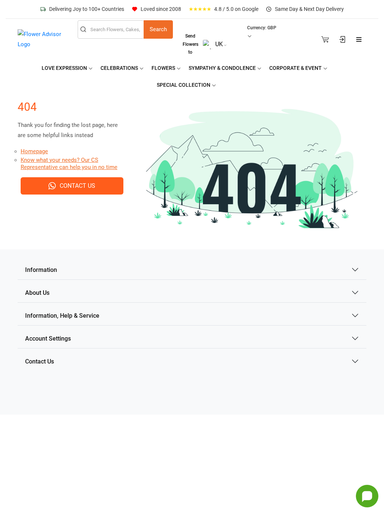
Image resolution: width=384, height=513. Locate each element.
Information (41, 269)
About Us (37, 292)
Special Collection (184, 85)
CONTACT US (77, 185)
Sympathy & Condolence (223, 68)
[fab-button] (367, 496)
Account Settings (48, 338)
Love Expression (65, 68)
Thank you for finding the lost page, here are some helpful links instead (68, 130)
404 (27, 106)
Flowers (164, 68)
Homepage (34, 151)
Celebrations (119, 68)
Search (158, 29)
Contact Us (39, 361)
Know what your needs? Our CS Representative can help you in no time (69, 164)
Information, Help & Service (62, 315)
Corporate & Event (296, 68)
